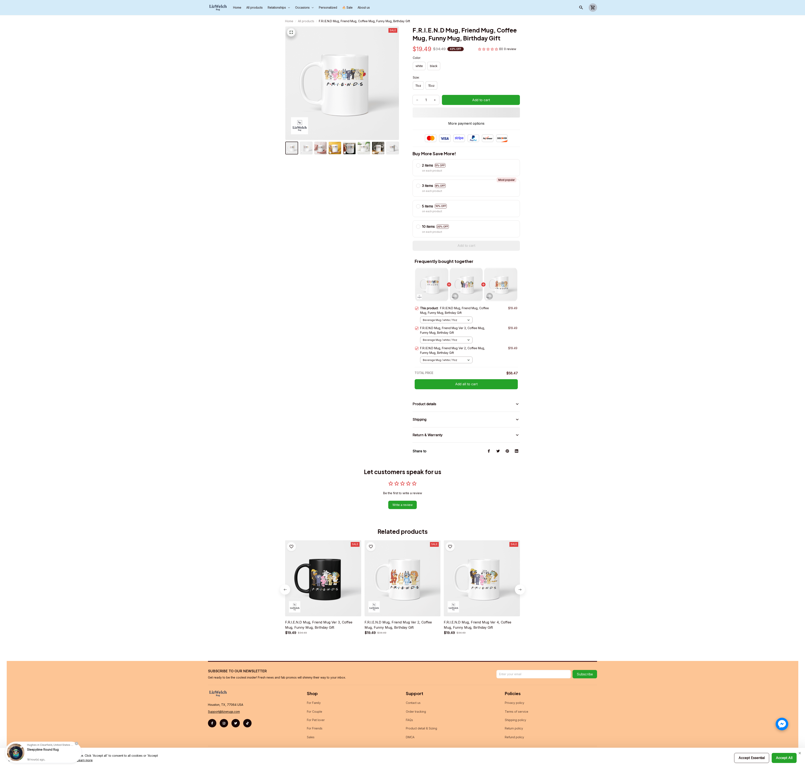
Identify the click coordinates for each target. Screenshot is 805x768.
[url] (224, 711)
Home (289, 21)
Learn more (85, 760)
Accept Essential (752, 758)
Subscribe (585, 674)
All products (306, 21)
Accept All (784, 758)
